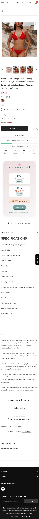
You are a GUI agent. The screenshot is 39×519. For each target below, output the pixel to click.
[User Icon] (30, 3)
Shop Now (19, 207)
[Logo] (19, 2)
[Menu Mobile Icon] (2, 2)
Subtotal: (3, 122)
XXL (23, 109)
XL (18, 109)
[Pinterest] (3, 489)
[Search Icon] (8, 3)
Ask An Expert (26, 223)
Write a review (19, 408)
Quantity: (4, 115)
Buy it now (19, 135)
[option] (19, 39)
